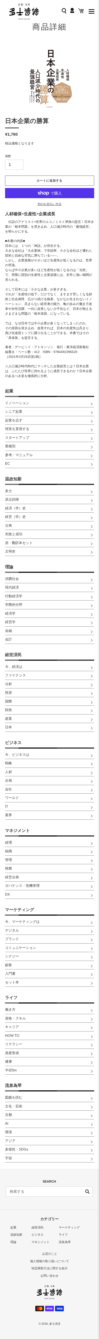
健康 (8, 1061)
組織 (8, 851)
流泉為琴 (13, 1085)
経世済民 (13, 654)
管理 (8, 860)
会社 (8, 789)
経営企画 (12, 877)
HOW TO (12, 1035)
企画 (8, 780)
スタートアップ (17, 437)
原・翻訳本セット (19, 543)
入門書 (10, 973)
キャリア (12, 1027)
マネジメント (17, 830)
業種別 (10, 446)
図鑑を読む (13, 1097)
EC (7, 463)
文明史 (10, 551)
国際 (8, 701)
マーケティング (19, 909)
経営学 (10, 622)
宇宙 (8, 1158)
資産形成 (12, 1053)
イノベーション (17, 403)
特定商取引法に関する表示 (49, 1268)
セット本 (12, 982)
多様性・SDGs (16, 1149)
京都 (8, 1115)
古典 (8, 525)
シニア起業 (13, 411)
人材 (8, 772)
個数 (8, 156)
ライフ (11, 997)
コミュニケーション (20, 948)
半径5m (11, 1070)
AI (6, 1123)
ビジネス (13, 742)
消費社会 (12, 579)
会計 (8, 639)
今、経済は (13, 667)
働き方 (10, 1009)
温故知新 (13, 479)
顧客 (8, 965)
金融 (8, 631)
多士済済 (54, 1323)
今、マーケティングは (22, 922)
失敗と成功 (13, 534)
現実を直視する (17, 429)
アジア (10, 1141)
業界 (8, 815)
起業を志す (13, 420)
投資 (8, 692)
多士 (8, 491)
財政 (8, 710)
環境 (8, 1132)
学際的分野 (13, 605)
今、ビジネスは (17, 754)
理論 (9, 567)
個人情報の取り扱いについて (49, 1261)
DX (7, 894)
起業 (9, 391)
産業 (8, 718)
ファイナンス (15, 675)
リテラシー (13, 1044)
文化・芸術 (13, 1106)
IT (6, 806)
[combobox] (49, 1192)
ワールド (12, 798)
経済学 (10, 613)
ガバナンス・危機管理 (22, 886)
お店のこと (49, 1253)
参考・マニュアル (19, 455)
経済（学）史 (15, 508)
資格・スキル (15, 1018)
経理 (8, 842)
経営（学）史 (15, 517)
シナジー (12, 956)
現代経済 (12, 587)
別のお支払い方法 (49, 204)
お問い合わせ (49, 1275)
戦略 (8, 763)
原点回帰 (12, 499)
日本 (8, 727)
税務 (8, 868)
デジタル (12, 930)
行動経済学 (13, 596)
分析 (8, 684)
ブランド (12, 939)
